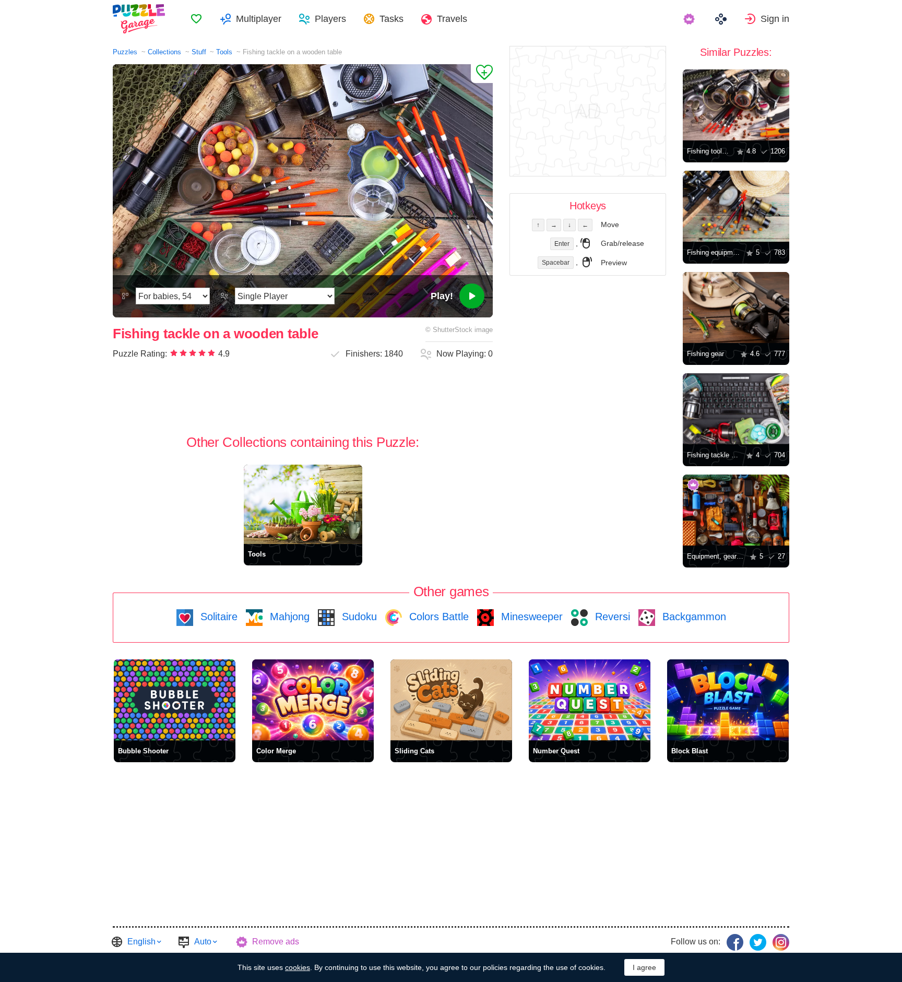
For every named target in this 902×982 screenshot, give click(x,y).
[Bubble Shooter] (174, 699)
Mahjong (288, 616)
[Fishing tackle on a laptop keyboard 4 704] (736, 408)
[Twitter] (758, 942)
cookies (297, 967)
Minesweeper (530, 616)
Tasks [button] (391, 19)
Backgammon (692, 616)
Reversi (611, 616)
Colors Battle (437, 616)
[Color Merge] (313, 699)
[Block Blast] (728, 699)
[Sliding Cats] (451, 699)
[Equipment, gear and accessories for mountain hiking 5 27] (736, 510)
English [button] (141, 941)
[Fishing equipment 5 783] (736, 206)
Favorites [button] (196, 19)
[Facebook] (735, 942)
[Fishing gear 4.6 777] (736, 307)
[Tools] (303, 504)
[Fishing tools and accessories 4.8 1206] (736, 104)
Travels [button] (452, 19)
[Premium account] (690, 19)
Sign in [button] (775, 19)
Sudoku (358, 616)
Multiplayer (258, 19)
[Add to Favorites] (482, 73)
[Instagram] (781, 942)
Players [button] (330, 19)
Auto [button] (202, 941)
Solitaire (217, 616)
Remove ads (275, 941)
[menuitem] (196, 19)
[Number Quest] (589, 699)
